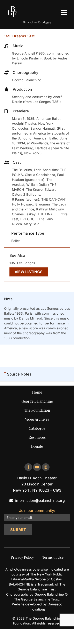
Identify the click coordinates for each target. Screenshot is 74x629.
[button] (37, 374)
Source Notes (19, 374)
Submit (18, 529)
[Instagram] (46, 467)
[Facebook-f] (28, 467)
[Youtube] (37, 467)
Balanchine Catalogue (37, 22)
